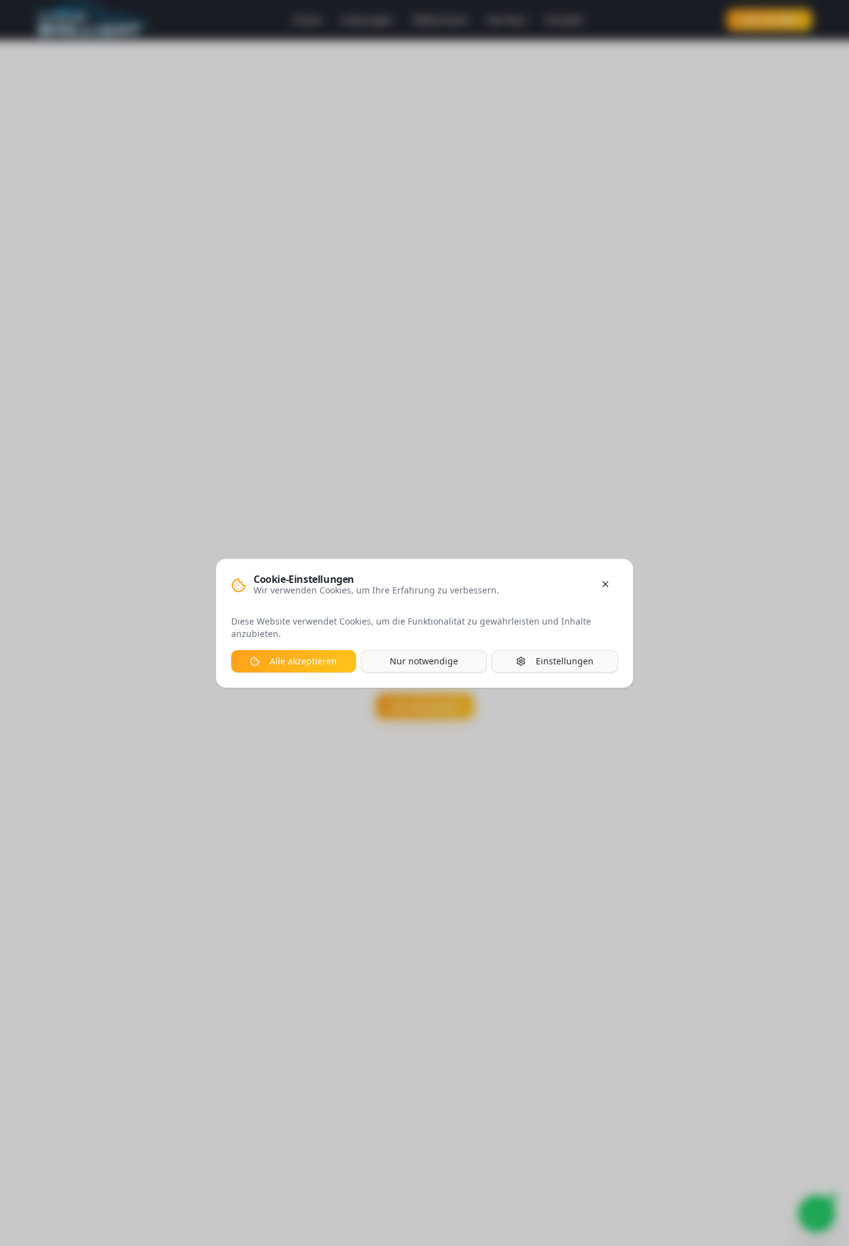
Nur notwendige (424, 661)
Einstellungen (565, 661)
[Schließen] (605, 584)
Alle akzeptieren (303, 661)
